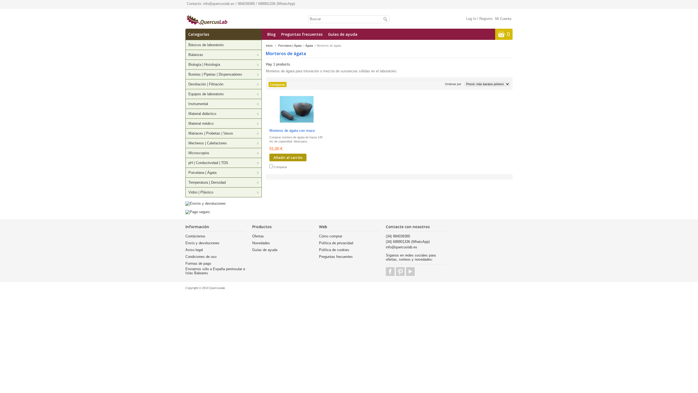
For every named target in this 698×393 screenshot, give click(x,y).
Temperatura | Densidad (207, 182)
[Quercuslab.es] (207, 20)
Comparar (280, 167)
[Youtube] (410, 271)
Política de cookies (334, 250)
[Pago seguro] (197, 212)
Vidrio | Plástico (200, 192)
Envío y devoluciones (202, 243)
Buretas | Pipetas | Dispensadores (215, 74)
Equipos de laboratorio (206, 94)
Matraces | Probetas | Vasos (210, 133)
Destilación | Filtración (205, 84)
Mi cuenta (503, 19)
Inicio (269, 45)
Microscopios (198, 153)
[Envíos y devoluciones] (205, 203)
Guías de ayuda (342, 34)
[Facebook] (390, 271)
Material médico (200, 123)
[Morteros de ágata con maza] (296, 110)
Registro (485, 19)
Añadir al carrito (287, 157)
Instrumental (198, 104)
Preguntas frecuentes (302, 34)
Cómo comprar (330, 236)
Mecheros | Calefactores (207, 143)
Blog (271, 34)
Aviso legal (194, 250)
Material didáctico (202, 114)
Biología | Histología (204, 64)
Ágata (309, 45)
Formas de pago (198, 263)
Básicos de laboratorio (206, 45)
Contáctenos (195, 236)
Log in (471, 19)
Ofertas (258, 236)
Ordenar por (453, 84)
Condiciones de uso (200, 257)
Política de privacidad (336, 243)
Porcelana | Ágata (202, 173)
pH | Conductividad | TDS (208, 163)
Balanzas (195, 55)
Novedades (261, 243)
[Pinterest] (400, 271)
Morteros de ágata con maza (292, 131)
